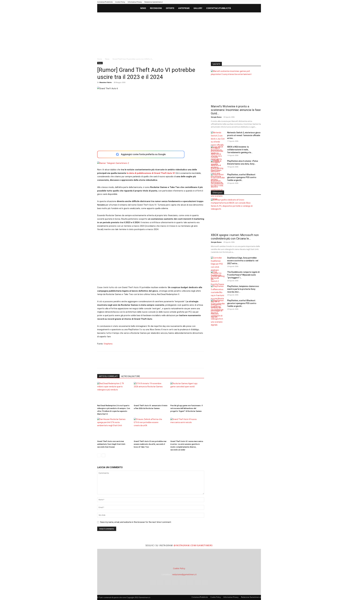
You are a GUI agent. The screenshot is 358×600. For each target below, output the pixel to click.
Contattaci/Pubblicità (105, 2)
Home (99, 59)
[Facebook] (226, 2)
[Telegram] (245, 2)
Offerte (170, 8)
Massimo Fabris (105, 82)
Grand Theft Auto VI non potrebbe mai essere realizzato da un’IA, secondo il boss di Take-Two (150, 444)
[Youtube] (259, 2)
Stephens (108, 343)
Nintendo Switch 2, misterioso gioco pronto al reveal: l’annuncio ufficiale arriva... (244, 135)
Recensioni (156, 8)
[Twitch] (249, 2)
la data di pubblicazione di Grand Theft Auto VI (151, 173)
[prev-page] (99, 455)
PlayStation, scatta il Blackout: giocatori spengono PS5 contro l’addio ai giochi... (241, 177)
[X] (254, 2)
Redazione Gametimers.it (153, 2)
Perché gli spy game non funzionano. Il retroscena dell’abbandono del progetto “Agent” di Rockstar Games (186, 408)
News (143, 8)
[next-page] (103, 455)
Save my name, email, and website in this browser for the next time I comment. (135, 522)
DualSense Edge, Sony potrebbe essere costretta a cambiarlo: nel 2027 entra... (242, 261)
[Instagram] (231, 2)
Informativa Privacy (135, 2)
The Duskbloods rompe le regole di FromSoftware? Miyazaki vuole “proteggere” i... (243, 275)
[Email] (132, 362)
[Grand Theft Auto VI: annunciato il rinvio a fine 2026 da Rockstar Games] (150, 392)
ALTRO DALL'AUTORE (130, 376)
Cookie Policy (120, 2)
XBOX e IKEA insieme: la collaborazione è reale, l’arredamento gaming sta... (240, 150)
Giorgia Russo (216, 117)
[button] (257, 8)
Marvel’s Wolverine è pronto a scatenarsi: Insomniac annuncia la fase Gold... (236, 110)
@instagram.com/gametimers (193, 545)
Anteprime (184, 8)
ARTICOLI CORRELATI (108, 376)
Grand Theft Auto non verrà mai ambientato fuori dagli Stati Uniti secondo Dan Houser (111, 444)
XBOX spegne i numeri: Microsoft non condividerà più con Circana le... (235, 236)
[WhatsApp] (119, 362)
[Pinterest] (240, 2)
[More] (145, 362)
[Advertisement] (179, 33)
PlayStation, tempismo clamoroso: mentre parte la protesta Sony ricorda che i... (243, 289)
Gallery (198, 8)
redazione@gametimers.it (184, 574)
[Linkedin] (236, 2)
